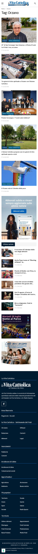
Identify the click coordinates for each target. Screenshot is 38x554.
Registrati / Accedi (8, 416)
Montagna (4, 525)
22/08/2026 (19, 254)
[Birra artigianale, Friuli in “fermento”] (7, 306)
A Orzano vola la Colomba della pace (13, 188)
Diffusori (22, 428)
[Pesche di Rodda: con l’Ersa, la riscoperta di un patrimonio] (7, 274)
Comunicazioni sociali (8, 471)
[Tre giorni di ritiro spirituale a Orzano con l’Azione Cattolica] (19, 66)
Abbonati (4, 438)
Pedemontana (24, 529)
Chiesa (4, 40)
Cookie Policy (28, 548)
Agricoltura (5, 482)
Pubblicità (4, 452)
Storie (3, 502)
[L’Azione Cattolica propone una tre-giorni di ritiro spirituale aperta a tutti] (19, 136)
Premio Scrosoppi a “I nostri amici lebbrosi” (15, 118)
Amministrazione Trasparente (9, 550)
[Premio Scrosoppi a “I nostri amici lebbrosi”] (19, 102)
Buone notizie (24, 486)
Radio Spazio (24, 509)
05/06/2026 (6, 50)
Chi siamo (4, 428)
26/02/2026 (6, 86)
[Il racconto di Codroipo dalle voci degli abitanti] (7, 253)
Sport (3, 506)
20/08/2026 (19, 265)
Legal (21, 438)
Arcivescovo (23, 482)
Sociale (3, 509)
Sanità (22, 502)
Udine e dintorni (6, 521)
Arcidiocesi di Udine (7, 467)
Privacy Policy (20, 548)
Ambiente (4, 486)
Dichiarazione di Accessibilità (9, 548)
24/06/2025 (6, 157)
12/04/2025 (6, 191)
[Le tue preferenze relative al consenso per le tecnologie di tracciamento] (3, 550)
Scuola (22, 498)
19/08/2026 (19, 286)
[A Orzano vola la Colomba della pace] (19, 173)
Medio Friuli (23, 532)
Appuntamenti (24, 521)
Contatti (22, 433)
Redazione (4, 433)
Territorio (4, 498)
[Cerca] (35, 3)
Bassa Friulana (5, 532)
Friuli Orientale (14, 40)
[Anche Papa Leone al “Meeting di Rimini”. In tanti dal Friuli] (7, 263)
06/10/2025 (6, 120)
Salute (22, 506)
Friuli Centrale (24, 525)
